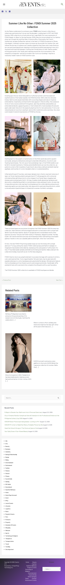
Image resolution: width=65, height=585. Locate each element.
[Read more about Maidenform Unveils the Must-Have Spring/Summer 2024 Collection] (18, 353)
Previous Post (6, 280)
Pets (6, 517)
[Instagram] (9, 11)
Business (7, 449)
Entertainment (9, 462)
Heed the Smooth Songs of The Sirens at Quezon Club (21, 428)
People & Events (9, 514)
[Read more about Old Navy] (18, 302)
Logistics (7, 508)
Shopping (7, 527)
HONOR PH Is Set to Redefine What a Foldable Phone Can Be (24, 425)
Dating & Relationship (11, 454)
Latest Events (9, 503)
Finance (7, 471)
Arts (6, 443)
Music (7, 511)
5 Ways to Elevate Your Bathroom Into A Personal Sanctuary (23, 412)
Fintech (7, 473)
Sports (7, 533)
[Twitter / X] (6, 11)
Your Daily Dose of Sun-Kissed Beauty (16, 431)
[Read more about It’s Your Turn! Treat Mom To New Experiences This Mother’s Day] (47, 307)
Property (7, 522)
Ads (6, 441)
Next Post (59, 280)
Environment (8, 465)
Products (7, 519)
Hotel (6, 498)
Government (8, 487)
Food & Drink (8, 479)
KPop (6, 500)
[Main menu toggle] (4, 4)
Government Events (30, 580)
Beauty (7, 446)
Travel (7, 544)
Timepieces (8, 538)
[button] (62, 4)
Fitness (7, 476)
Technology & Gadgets (11, 536)
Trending (7, 546)
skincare (7, 530)
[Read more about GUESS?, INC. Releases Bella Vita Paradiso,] (47, 346)
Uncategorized (9, 549)
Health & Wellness (10, 489)
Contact (34, 578)
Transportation (9, 541)
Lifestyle (7, 506)
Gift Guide (8, 484)
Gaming (7, 481)
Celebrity (7, 452)
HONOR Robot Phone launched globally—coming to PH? (22, 421)
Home (7, 492)
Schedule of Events (10, 525)
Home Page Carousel (11, 495)
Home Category (32, 576)
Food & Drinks (33, 575)
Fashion (7, 468)
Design (7, 457)
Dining (7, 460)
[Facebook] (2, 11)
